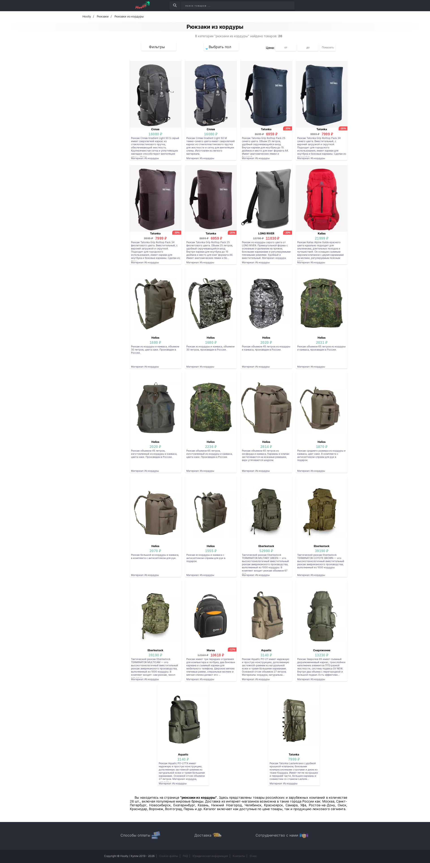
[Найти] (174, 5)
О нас (253, 856)
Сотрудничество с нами (277, 835)
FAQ (185, 856)
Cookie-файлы (168, 856)
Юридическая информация (210, 856)
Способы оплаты (135, 835)
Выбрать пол (220, 47)
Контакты (239, 856)
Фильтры (157, 47)
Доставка (202, 835)
